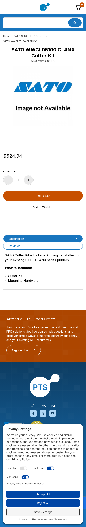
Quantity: (9, 171)
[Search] (75, 22)
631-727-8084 (44, 406)
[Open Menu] (8, 7)
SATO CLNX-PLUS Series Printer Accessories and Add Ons (32, 36)
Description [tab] (16, 238)
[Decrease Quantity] (8, 180)
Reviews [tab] (14, 246)
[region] (43, 136)
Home (6, 36)
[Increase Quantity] (28, 180)
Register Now (20, 350)
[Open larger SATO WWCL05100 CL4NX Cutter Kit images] (43, 96)
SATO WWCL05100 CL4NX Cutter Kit (21, 41)
